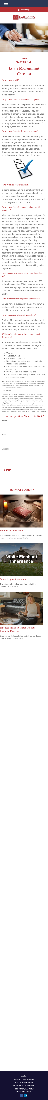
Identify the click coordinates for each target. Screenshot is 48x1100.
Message (5, 448)
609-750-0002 (27, 1079)
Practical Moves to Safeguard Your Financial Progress (17, 629)
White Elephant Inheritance (14, 579)
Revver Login (25, 9)
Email (4, 434)
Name (4, 420)
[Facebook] (21, 1095)
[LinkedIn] (25, 1095)
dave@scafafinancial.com (24, 1091)
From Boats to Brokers (11, 530)
